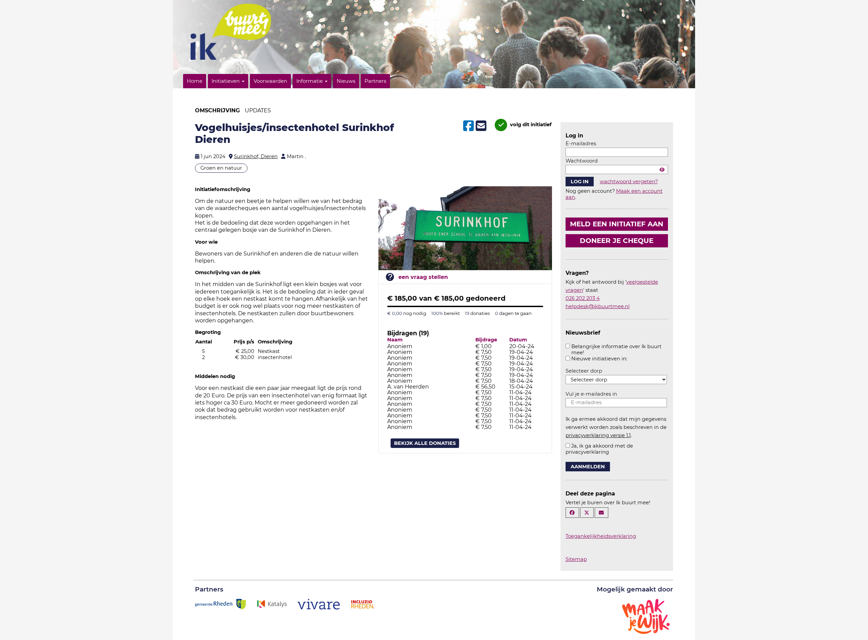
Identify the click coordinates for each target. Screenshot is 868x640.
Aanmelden (588, 467)
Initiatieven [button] (226, 81)
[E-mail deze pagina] (601, 512)
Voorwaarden (270, 81)
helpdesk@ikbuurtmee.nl (598, 306)
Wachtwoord (582, 161)
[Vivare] (319, 603)
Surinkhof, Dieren (256, 156)
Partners (375, 81)
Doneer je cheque (616, 241)
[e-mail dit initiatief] (480, 126)
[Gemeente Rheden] (220, 603)
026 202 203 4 (583, 298)
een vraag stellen (423, 277)
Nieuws (346, 81)
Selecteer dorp (584, 371)
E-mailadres (581, 143)
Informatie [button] (310, 81)
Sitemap (576, 559)
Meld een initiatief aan (616, 224)
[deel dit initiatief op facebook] (467, 126)
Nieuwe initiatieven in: (599, 359)
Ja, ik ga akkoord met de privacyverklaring (599, 449)
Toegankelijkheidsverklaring (601, 536)
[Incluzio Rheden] (362, 603)
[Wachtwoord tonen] (662, 169)
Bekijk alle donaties (425, 443)
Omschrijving (217, 110)
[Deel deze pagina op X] (587, 512)
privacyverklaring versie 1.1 (598, 435)
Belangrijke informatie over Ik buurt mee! (616, 349)
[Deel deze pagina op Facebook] (572, 512)
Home (194, 81)
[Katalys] (271, 603)
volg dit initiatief (530, 124)
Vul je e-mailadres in (591, 394)
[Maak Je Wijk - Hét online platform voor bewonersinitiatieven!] (646, 616)
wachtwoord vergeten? (629, 181)
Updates (258, 110)
